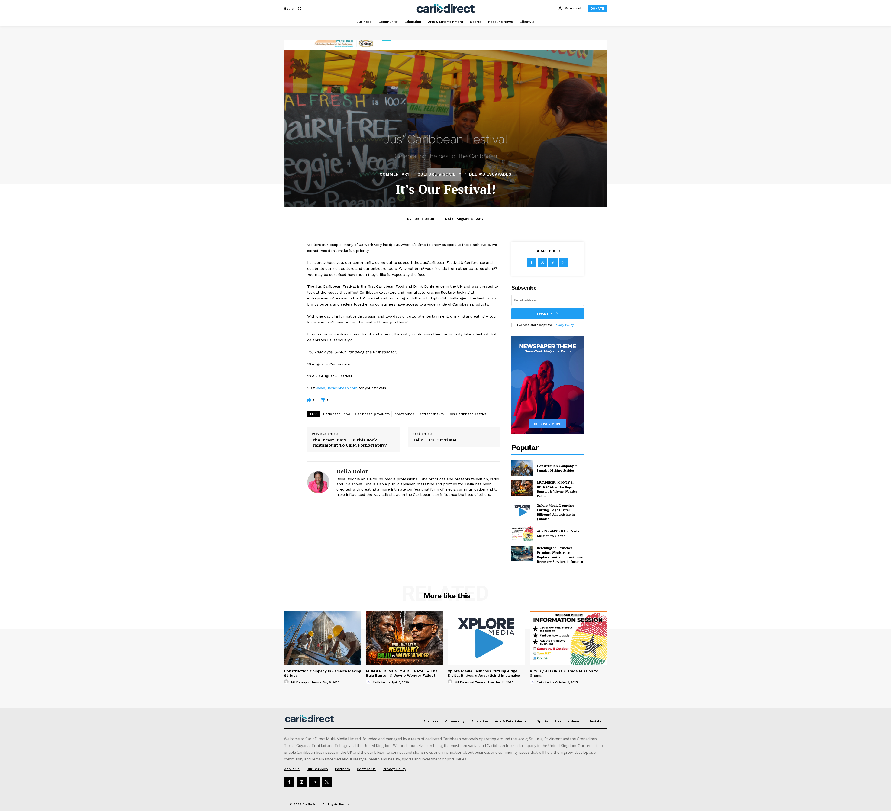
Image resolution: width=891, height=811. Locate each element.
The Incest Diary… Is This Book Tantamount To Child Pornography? (349, 442)
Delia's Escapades (490, 174)
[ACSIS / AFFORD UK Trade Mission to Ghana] (522, 533)
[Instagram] (302, 782)
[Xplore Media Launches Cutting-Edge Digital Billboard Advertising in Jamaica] (522, 510)
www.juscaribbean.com (337, 388)
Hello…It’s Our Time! (434, 440)
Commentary (395, 174)
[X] (542, 262)
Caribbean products (372, 414)
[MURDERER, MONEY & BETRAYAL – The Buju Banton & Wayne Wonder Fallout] (522, 487)
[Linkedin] (314, 782)
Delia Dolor (424, 219)
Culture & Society (439, 174)
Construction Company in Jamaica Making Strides (557, 468)
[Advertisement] (445, 136)
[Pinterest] (553, 262)
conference (404, 414)
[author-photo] (287, 682)
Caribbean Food (336, 414)
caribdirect (380, 682)
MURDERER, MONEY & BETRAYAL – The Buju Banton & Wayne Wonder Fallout (557, 489)
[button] (293, 8)
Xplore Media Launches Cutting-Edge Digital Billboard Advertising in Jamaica (556, 512)
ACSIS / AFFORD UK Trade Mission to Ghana (558, 533)
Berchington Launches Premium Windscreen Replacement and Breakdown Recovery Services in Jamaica (560, 555)
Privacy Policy (564, 325)
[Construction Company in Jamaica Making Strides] (522, 468)
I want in (545, 313)
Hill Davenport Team (305, 682)
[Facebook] (531, 262)
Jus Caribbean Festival (468, 414)
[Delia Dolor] (318, 482)
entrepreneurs (431, 414)
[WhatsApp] (563, 262)
